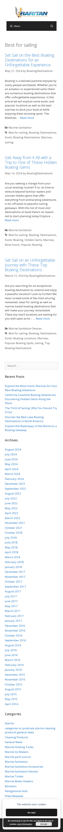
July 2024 (11, 454)
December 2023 (15, 483)
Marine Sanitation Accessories (24, 766)
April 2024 (11, 469)
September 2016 (15, 640)
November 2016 (15, 630)
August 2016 (13, 645)
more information (24, 824)
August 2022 (13, 493)
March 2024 (12, 474)
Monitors (10, 786)
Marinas (46, 137)
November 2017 (15, 577)
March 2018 (12, 557)
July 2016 (11, 650)
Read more (27, 118)
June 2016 (11, 655)
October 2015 (13, 684)
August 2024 (13, 449)
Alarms (9, 723)
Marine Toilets (14, 776)
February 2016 (14, 665)
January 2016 (13, 670)
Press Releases (14, 796)
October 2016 (13, 635)
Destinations (48, 132)
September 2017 (15, 586)
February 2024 (14, 479)
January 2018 (13, 567)
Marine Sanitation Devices (25, 328)
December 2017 (15, 572)
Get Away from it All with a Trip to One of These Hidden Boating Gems (31, 162)
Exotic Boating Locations (20, 338)
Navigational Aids (16, 791)
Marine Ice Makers (16, 752)
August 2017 (13, 591)
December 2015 (15, 674)
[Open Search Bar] (52, 26)
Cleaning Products (16, 737)
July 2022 (11, 498)
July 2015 (11, 694)
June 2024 (11, 459)
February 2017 (14, 616)
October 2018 (13, 532)
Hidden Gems (33, 240)
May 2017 (11, 606)
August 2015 (13, 689)
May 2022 (11, 508)
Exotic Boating (14, 240)
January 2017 (13, 621)
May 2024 (11, 464)
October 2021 (13, 528)
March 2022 (12, 518)
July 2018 (11, 537)
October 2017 (13, 581)
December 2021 (15, 523)
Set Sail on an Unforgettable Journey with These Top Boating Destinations (30, 264)
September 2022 (15, 488)
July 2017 (11, 596)
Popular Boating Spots (19, 343)
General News (13, 742)
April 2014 (11, 704)
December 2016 (15, 626)
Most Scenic (12, 245)
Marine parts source (18, 757)
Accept (31, 812)
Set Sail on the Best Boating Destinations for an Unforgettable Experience (29, 59)
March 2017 (12, 611)
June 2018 (11, 542)
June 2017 (11, 601)
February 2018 (14, 562)
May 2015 (11, 699)
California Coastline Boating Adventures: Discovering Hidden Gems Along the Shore (30, 399)
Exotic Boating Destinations (22, 137)
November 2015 (15, 679)
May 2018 (11, 547)
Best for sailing (18, 132)
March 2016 (12, 660)
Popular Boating (31, 245)
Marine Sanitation (20, 127)
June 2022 (11, 503)
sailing (9, 142)
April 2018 (11, 552)
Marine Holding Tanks (19, 747)
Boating (34, 132)
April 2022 (11, 513)
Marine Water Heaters (19, 781)
